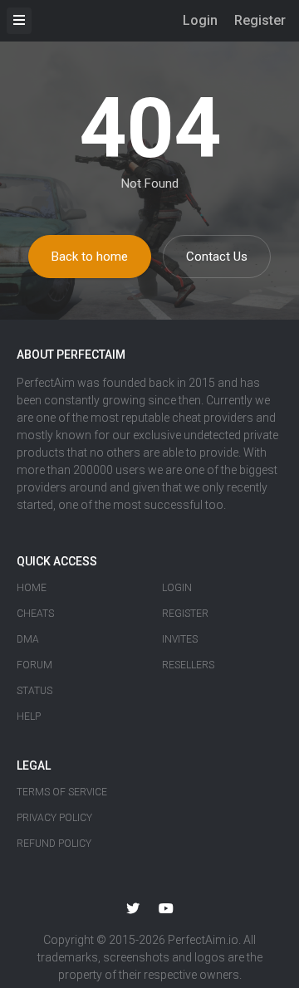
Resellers (188, 665)
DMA (28, 639)
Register (260, 20)
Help (29, 716)
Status (34, 691)
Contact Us (217, 256)
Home (32, 588)
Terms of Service (62, 792)
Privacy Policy (54, 818)
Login (200, 20)
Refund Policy (54, 843)
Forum (34, 665)
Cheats (35, 613)
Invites (180, 639)
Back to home (89, 256)
